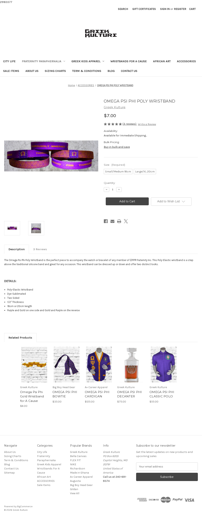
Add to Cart (34, 368)
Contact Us (129, 71)
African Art (162, 61)
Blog (111, 71)
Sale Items (11, 71)
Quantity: (109, 182)
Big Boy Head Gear (81, 485)
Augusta (75, 481)
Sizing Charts (55, 71)
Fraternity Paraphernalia (41, 61)
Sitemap (9, 472)
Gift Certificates (144, 9)
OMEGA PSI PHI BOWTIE (64, 394)
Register (180, 9)
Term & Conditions (86, 71)
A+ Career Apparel (81, 476)
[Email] (112, 221)
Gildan (74, 489)
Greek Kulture (78, 452)
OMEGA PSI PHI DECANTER (129, 394)
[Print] (119, 221)
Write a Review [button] (147, 124)
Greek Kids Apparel (85, 61)
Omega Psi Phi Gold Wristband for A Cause (32, 396)
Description (16, 249)
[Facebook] (106, 221)
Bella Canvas (78, 456)
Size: (114, 164)
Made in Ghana (79, 472)
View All (74, 493)
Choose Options (99, 368)
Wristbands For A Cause (128, 61)
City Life (9, 61)
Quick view (34, 361)
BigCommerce (25, 506)
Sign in (165, 9)
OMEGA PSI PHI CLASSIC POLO (162, 394)
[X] (126, 221)
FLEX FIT (75, 460)
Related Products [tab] (20, 337)
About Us (31, 71)
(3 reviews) (130, 124)
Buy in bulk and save (117, 147)
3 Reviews (40, 249)
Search (123, 9)
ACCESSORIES (186, 61)
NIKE (73, 464)
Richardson (77, 468)
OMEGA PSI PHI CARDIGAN (97, 394)
